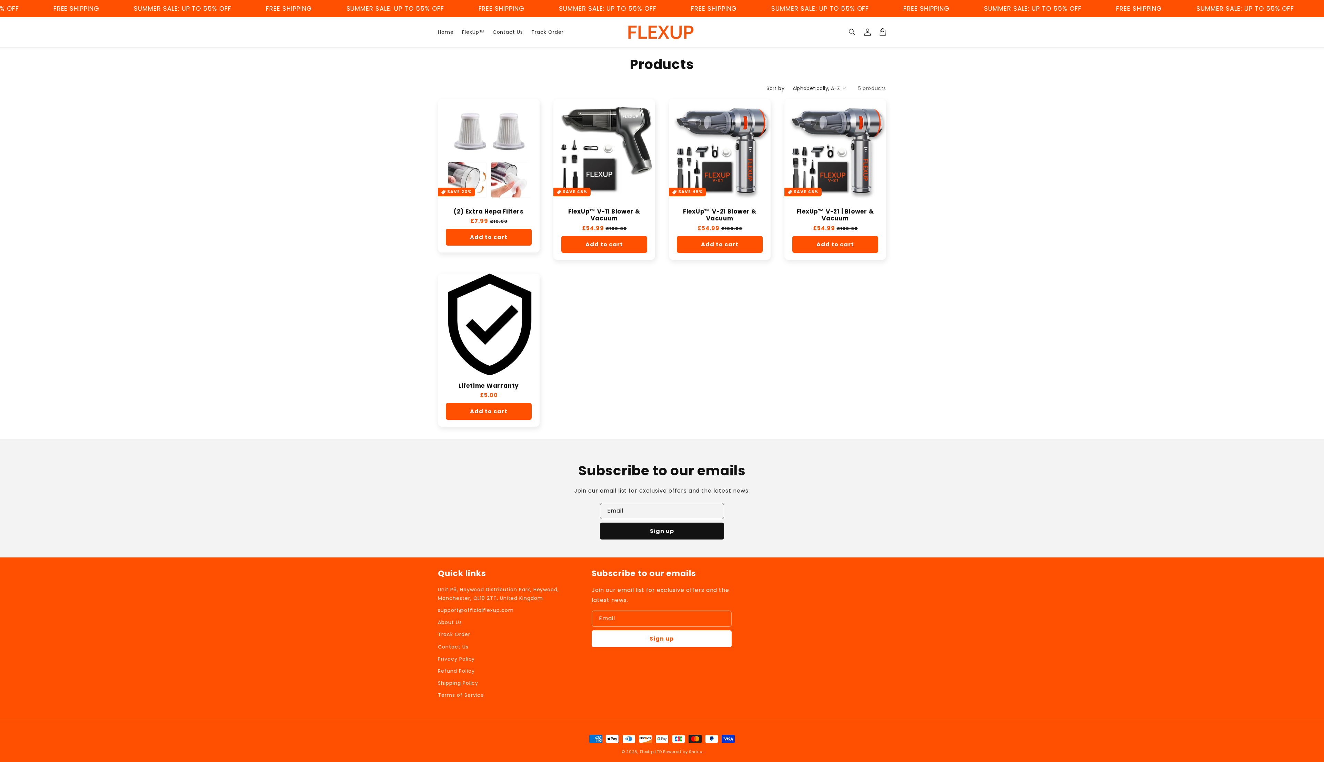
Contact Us (453, 646)
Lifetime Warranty (489, 385)
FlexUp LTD (651, 751)
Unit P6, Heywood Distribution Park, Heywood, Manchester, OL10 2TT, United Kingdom (498, 594)
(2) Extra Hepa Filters (488, 211)
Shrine (695, 751)
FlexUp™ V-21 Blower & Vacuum (719, 215)
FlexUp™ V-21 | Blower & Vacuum (835, 215)
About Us (450, 622)
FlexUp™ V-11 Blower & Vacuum (604, 215)
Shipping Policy (458, 683)
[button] (852, 32)
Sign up (662, 531)
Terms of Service (461, 695)
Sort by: (775, 88)
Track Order (454, 634)
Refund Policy (456, 670)
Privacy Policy (456, 658)
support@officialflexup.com (476, 610)
